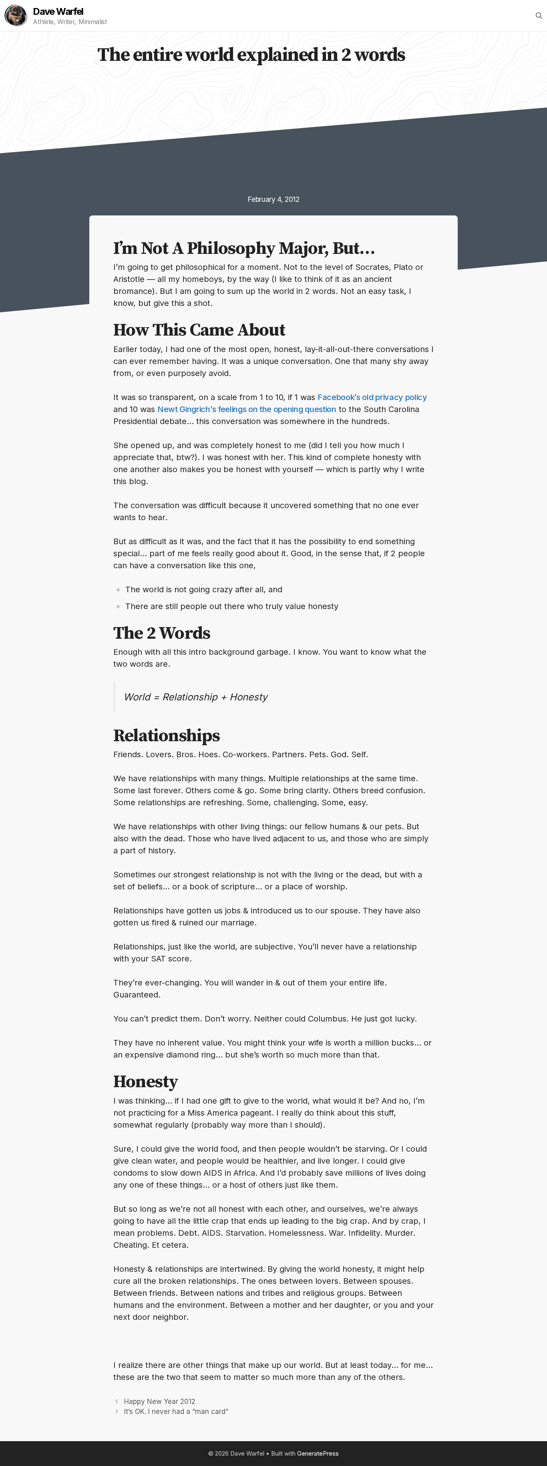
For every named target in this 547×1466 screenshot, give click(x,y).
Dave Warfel (58, 11)
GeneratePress (318, 1453)
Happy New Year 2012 (159, 1402)
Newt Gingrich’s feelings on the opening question (246, 409)
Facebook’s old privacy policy (372, 397)
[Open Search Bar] (539, 15)
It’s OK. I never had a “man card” (176, 1412)
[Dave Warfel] (16, 15)
